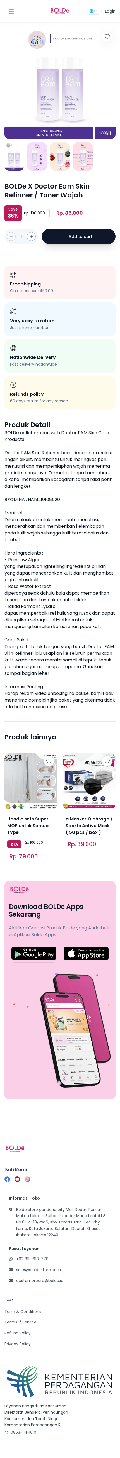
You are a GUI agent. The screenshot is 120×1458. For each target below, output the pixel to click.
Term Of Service (20, 1322)
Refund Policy (17, 1333)
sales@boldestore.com (38, 1270)
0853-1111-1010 (23, 1432)
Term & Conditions (22, 1311)
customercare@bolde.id (39, 1280)
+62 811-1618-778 (32, 1259)
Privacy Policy (17, 1344)
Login (110, 11)
